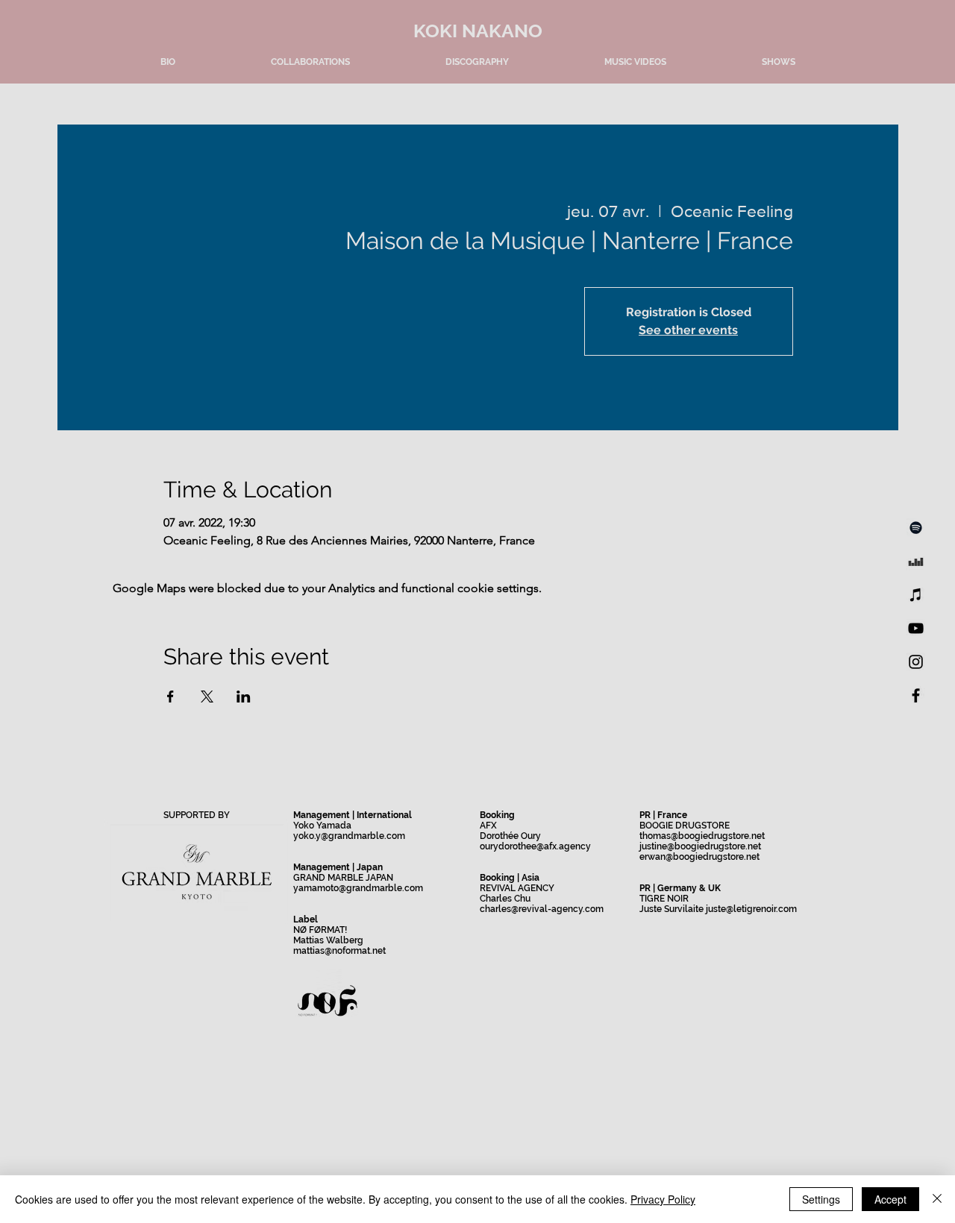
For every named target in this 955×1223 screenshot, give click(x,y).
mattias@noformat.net (339, 951)
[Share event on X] (207, 696)
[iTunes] (916, 594)
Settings (821, 1199)
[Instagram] (916, 662)
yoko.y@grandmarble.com (349, 836)
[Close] (937, 1199)
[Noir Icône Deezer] (916, 561)
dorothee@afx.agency (544, 846)
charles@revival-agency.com (542, 909)
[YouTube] (916, 628)
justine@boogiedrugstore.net (700, 846)
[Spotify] (916, 527)
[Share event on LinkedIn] (244, 696)
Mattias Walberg (328, 940)
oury (489, 846)
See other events (688, 330)
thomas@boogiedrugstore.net (702, 836)
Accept (890, 1199)
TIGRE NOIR (664, 898)
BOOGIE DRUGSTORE (684, 825)
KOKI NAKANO (477, 30)
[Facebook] (916, 695)
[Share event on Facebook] (170, 696)
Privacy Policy (662, 1199)
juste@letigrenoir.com (751, 909)
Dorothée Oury (510, 836)
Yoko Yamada (322, 825)
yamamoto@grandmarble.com (358, 888)
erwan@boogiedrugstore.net (699, 857)
